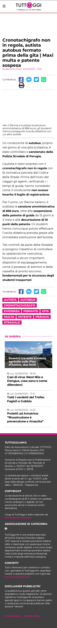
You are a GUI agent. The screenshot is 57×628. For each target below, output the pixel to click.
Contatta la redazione (17, 577)
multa (9, 317)
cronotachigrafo (19, 305)
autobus (27, 300)
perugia (42, 317)
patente (25, 317)
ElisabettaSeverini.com (18, 517)
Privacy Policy (13, 616)
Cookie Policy (32, 616)
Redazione (8, 69)
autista (10, 300)
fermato (30, 311)
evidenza (12, 311)
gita (45, 311)
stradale (12, 322)
